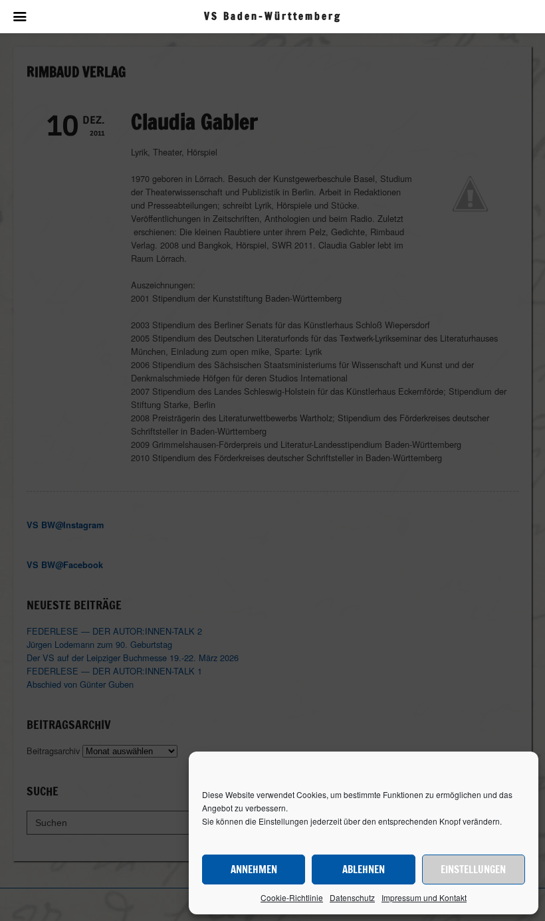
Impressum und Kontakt (424, 897)
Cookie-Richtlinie (292, 897)
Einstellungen (473, 869)
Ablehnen (363, 869)
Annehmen (254, 869)
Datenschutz (352, 897)
